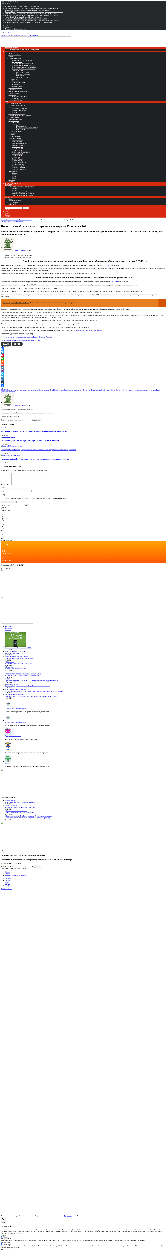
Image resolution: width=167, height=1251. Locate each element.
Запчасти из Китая (22, 77)
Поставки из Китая (13, 183)
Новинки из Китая (18, 82)
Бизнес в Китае (11, 51)
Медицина (15, 122)
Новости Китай (100, 390)
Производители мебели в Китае (22, 63)
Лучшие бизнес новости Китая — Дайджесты (24, 50)
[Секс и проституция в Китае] (15, 651)
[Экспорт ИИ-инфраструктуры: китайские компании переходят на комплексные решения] (11, 446)
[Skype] (83, 373)
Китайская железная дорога (73, 390)
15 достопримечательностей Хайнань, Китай (19, 658)
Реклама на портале (15, 200)
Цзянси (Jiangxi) (17, 161)
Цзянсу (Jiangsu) (17, 159)
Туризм (11, 181)
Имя (3, 487)
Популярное (9, 626)
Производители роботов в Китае (23, 65)
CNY (12, 565)
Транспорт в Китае (18, 70)
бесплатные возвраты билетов (29, 390)
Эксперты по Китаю (15, 100)
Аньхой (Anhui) (17, 140)
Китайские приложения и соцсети (20, 115)
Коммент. (8, 630)
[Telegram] (83, 376)
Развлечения (13, 171)
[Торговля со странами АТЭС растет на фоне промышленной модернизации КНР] (3, 427)
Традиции (12, 180)
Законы (11, 56)
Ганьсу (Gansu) (17, 141)
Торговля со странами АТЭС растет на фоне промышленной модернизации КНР (31, 8)
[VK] (83, 367)
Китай (52, 390)
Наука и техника (14, 121)
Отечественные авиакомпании (137, 390)
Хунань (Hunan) (17, 157)
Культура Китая (14, 117)
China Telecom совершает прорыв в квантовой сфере (22, 802)
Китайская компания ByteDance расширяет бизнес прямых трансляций (28, 818)
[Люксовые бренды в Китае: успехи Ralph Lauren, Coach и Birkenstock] (8, 437)
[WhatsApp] (83, 358)
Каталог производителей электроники (21, 187)
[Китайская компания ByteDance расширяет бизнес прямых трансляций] (29, 816)
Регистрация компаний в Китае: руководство (19, 812)
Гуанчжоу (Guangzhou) (19, 108)
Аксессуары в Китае (23, 72)
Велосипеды (20, 76)
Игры (14, 176)
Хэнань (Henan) (17, 154)
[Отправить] (83, 385)
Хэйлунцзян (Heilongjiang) (21, 152)
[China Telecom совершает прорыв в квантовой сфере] (10, 800)
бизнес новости (44, 390)
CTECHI (15, 190)
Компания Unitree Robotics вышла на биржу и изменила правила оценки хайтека (31, 13)
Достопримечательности (17, 114)
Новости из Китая (89, 390)
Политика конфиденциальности (15, 29)
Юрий (7, 749)
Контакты (8, 27)
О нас (10, 199)
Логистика (12, 89)
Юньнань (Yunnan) (18, 167)
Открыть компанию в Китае (18, 91)
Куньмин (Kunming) (19, 110)
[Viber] (83, 370)
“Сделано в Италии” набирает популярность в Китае (22, 807)
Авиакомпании (13, 390)
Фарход (7, 763)
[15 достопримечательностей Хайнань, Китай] (16, 656)
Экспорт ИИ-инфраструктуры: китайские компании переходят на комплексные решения (34, 12)
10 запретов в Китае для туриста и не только (19, 663)
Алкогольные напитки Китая (22, 60)
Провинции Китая (15, 138)
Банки (11, 53)
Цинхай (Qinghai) (18, 166)
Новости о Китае (121, 390)
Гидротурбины (17, 62)
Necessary (6, 1237)
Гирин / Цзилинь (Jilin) (19, 162)
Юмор (14, 178)
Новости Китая (11, 48)
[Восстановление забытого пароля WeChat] (15, 646)
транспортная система (8, 392)
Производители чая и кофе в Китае (23, 69)
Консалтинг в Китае (15, 88)
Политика (12, 135)
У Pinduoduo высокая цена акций (15, 669)
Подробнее (68, 1216)
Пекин (14, 112)
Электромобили (17, 86)
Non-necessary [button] (5, 1242)
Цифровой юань (17, 98)
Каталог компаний (15, 58)
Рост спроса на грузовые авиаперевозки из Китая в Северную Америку (28, 337)
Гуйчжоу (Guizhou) (18, 145)
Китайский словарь (15, 103)
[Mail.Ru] (83, 379)
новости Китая (110, 390)
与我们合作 (12, 204)
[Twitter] (83, 352)
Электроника (16, 131)
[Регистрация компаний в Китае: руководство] (16, 811)
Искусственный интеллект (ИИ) (27, 128)
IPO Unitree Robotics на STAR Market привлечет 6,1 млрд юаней (26, 19)
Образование (13, 133)
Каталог (8, 185)
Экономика (12, 95)
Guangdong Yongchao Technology (23, 192)
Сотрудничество (14, 202)
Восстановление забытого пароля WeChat (18, 648)
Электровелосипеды (23, 74)
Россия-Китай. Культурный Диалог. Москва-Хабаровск (23, 17)
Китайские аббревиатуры (17, 105)
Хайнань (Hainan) (18, 148)
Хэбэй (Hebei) (17, 150)
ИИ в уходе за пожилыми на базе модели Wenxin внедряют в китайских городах (31, 15)
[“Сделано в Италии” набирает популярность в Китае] (11, 805)
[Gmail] (83, 364)
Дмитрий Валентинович (13, 736)
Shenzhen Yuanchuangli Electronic (23, 193)
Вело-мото (15, 81)
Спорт (14, 173)
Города (11, 107)
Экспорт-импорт (14, 93)
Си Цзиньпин (16, 136)
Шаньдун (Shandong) (19, 169)
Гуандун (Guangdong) (19, 143)
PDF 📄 (17, 344)
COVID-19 (106, 265)
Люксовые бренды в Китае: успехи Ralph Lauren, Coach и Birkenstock (27, 10)
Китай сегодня (59, 390)
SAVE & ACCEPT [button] (7, 1249)
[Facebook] (83, 348)
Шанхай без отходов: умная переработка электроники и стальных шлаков (29, 22)
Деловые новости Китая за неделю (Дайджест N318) (22, 6)
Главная (7, 25)
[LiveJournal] (83, 382)
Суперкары (16, 84)
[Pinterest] (83, 355)
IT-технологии (21, 126)
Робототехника (21, 129)
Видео (14, 174)
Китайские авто (14, 79)
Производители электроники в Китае (24, 67)
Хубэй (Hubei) (17, 155)
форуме (78, 330)
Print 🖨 (6, 344)
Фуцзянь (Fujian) (17, 147)
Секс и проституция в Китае (14, 653)
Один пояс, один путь (19, 96)
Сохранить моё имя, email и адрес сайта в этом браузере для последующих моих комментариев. (34, 498)
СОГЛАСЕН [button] (77, 1216)
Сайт (2, 494)
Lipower (15, 188)
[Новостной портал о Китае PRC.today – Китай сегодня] (19, 35)
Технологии (16, 124)
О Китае (8, 102)
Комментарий (6, 484)
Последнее (8, 628)
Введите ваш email (7, 420)
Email (3, 491)
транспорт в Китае (154, 390)
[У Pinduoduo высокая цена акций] (9, 667)
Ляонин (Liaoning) (18, 164)
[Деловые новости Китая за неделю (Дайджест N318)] (23, 674)
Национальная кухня (15, 119)
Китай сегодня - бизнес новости (15, 708)
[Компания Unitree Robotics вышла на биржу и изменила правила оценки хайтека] (10, 455)
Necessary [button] (4, 1235)
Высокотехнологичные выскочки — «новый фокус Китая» (20, 340)
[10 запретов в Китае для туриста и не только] (9, 662)
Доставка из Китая (15, 55)
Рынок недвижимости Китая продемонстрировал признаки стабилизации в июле (31, 20)
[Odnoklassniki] (83, 361)
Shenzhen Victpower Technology (22, 195)
